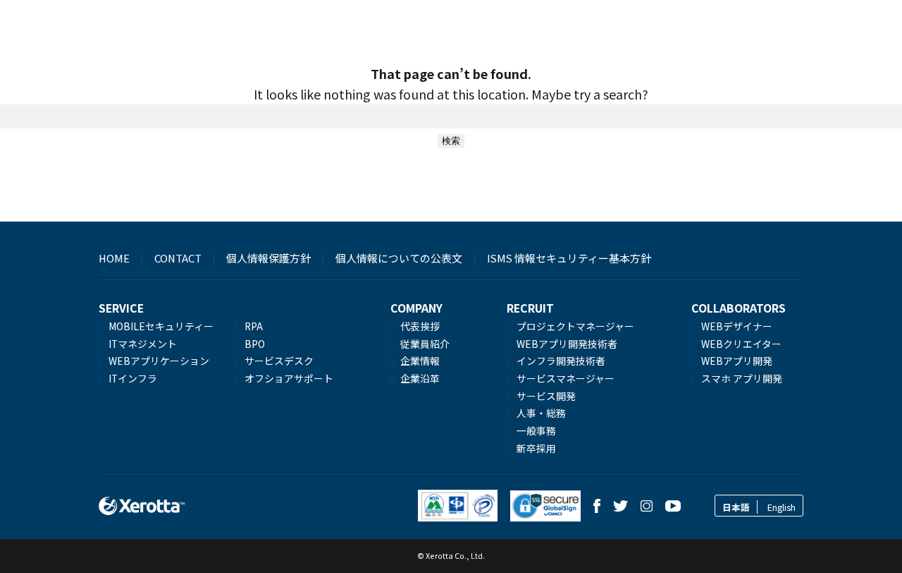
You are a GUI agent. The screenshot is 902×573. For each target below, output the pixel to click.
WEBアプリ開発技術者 (567, 344)
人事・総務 (541, 413)
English (781, 507)
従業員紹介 (425, 344)
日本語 (736, 507)
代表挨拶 (420, 326)
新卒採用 (536, 448)
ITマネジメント (143, 344)
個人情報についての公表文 (398, 258)
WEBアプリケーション (159, 361)
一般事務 (536, 430)
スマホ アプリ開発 (741, 378)
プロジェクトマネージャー (575, 326)
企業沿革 (420, 378)
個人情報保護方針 (268, 258)
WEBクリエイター (741, 344)
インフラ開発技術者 (561, 361)
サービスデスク (279, 361)
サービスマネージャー (565, 378)
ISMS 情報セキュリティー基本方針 (569, 258)
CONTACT (178, 258)
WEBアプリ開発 (736, 361)
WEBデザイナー (736, 326)
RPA (254, 326)
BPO (255, 344)
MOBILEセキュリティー (161, 326)
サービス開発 (546, 396)
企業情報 (420, 361)
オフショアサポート (289, 378)
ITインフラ (133, 378)
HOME (114, 258)
